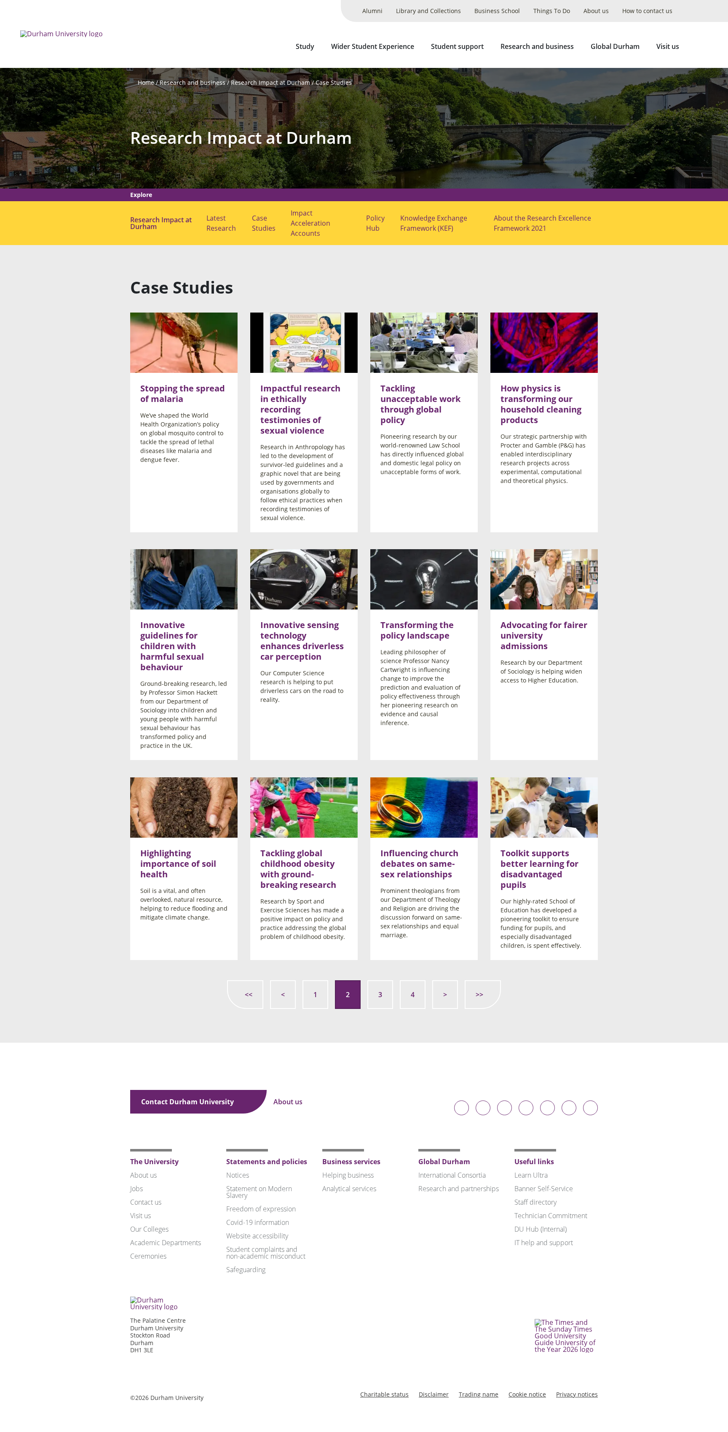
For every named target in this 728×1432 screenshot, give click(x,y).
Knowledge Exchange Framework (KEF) (433, 223)
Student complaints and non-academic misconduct (265, 1253)
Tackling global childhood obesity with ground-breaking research (298, 869)
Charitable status (384, 1394)
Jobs (136, 1188)
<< (248, 994)
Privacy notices (577, 1394)
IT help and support (543, 1242)
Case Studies (334, 82)
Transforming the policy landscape (417, 630)
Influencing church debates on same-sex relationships (419, 863)
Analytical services (349, 1188)
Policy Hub (375, 223)
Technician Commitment (550, 1215)
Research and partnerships (458, 1188)
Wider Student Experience (372, 46)
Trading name (478, 1394)
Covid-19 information (257, 1222)
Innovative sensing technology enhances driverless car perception (302, 641)
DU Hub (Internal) (540, 1229)
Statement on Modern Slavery (259, 1192)
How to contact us (647, 11)
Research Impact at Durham (270, 82)
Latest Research (221, 223)
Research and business (537, 46)
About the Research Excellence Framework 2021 (542, 223)
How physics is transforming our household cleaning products (540, 404)
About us (596, 11)
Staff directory (535, 1202)
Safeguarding (245, 1269)
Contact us (145, 1202)
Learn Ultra (531, 1175)
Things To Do (551, 11)
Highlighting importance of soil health (178, 863)
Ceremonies (148, 1256)
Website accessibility (257, 1236)
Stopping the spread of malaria (182, 393)
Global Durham (615, 46)
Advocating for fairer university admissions (543, 636)
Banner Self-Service (543, 1188)
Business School (497, 11)
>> (479, 994)
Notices (237, 1175)
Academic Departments (165, 1242)
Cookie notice (527, 1394)
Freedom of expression (261, 1209)
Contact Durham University (188, 1101)
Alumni (372, 11)
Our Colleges (149, 1229)
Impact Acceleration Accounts (310, 223)
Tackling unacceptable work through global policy (420, 404)
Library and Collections (428, 11)
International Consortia (452, 1175)
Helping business (348, 1175)
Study (305, 46)
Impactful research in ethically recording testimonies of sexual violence (300, 409)
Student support (457, 46)
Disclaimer (434, 1394)
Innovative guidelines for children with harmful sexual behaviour (172, 646)
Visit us (667, 46)
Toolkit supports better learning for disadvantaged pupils (539, 869)
